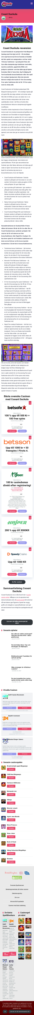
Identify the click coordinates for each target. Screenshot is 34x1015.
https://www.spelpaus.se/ (17, 489)
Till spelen (11, 769)
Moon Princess (12, 825)
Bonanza (10, 859)
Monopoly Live (12, 791)
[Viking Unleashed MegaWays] (3, 853)
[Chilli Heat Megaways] (3, 778)
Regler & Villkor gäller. (17, 490)
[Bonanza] (3, 862)
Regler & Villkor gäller (17, 428)
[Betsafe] (17, 411)
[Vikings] (3, 803)
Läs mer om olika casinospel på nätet (17, 622)
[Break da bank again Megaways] (3, 769)
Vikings (9, 800)
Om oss (17, 897)
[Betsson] (17, 445)
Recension (22, 431)
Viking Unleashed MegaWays (16, 850)
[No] (32, 1008)
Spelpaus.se (12, 734)
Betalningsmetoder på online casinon (17, 889)
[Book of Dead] (3, 845)
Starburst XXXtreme (13, 783)
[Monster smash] (3, 811)
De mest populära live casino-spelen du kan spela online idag (21, 679)
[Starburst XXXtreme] (3, 786)
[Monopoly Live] (3, 794)
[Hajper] (17, 526)
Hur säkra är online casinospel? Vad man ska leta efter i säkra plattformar (21, 635)
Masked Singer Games (15, 739)
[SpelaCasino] (7, 4)
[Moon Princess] (3, 828)
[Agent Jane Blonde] (3, 820)
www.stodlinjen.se (18, 426)
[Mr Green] (17, 478)
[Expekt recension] (5, 720)
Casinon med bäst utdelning (17, 905)
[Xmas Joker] (3, 836)
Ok (5, 1011)
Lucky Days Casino (11, 967)
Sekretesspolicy (17, 893)
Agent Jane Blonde (13, 816)
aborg (10, 17)
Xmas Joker (11, 833)
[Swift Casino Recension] (5, 699)
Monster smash (12, 808)
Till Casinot (12, 431)
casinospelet (20, 600)
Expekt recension (14, 716)
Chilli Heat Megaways (14, 774)
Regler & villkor (18, 731)
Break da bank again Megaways (17, 766)
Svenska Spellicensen (17, 885)
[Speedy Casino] (17, 557)
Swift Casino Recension (16, 695)
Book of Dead (11, 842)
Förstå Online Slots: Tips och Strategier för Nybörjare (20, 645)
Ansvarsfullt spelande (17, 901)
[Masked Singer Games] (5, 744)
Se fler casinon (17, 582)
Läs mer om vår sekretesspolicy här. (20, 1011)
